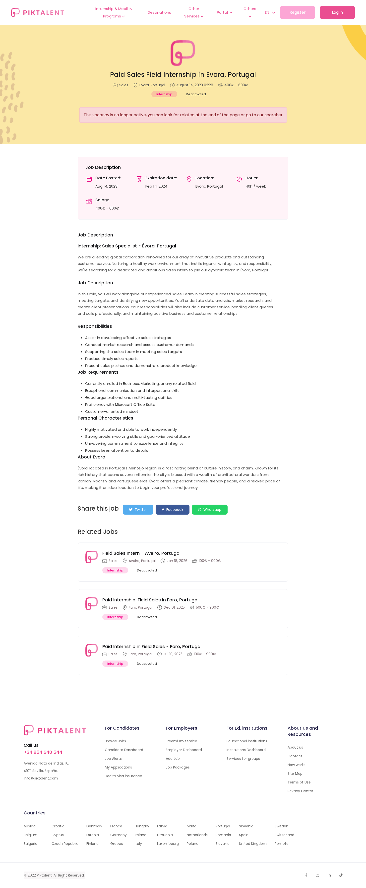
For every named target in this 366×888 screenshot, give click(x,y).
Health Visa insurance (123, 776)
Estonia (92, 834)
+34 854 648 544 (43, 752)
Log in (337, 12)
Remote (282, 843)
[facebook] (306, 875)
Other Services (192, 12)
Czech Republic (65, 843)
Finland (92, 843)
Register (298, 12)
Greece (116, 843)
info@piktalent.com (41, 778)
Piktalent (44, 875)
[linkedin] (329, 875)
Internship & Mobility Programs (113, 12)
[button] (267, 12)
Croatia (58, 826)
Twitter (140, 509)
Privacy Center (300, 790)
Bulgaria (30, 843)
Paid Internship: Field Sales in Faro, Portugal (150, 600)
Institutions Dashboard (246, 749)
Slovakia (223, 843)
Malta (191, 826)
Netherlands (197, 834)
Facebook (174, 509)
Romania (223, 834)
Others (250, 8)
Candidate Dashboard (124, 749)
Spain (243, 834)
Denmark (94, 826)
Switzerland (284, 834)
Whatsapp (211, 509)
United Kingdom (253, 843)
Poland (192, 843)
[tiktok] (340, 875)
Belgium (31, 834)
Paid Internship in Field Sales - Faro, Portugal (151, 646)
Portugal (223, 826)
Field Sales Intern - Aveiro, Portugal (141, 553)
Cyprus (58, 834)
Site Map (295, 773)
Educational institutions (247, 741)
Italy (138, 843)
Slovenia (246, 826)
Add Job (173, 758)
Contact (295, 756)
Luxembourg (168, 843)
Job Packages (178, 767)
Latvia (162, 826)
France (116, 826)
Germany (118, 834)
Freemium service (181, 741)
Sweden (281, 826)
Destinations (159, 12)
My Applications (118, 767)
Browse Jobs (115, 741)
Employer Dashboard (184, 749)
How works (296, 764)
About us (295, 747)
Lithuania (165, 834)
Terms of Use (299, 782)
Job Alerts (113, 758)
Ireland (140, 834)
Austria (30, 826)
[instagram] (317, 875)
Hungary (142, 826)
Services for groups (243, 758)
